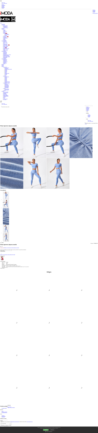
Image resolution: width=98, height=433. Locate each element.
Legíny (5, 47)
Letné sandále (5, 31)
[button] (49, 431)
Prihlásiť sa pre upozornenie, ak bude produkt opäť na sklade (11, 247)
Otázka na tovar (2, 247)
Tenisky (5, 33)
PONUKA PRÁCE (95, 13)
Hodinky (4, 88)
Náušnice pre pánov (7, 81)
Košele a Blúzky (5, 42)
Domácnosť (4, 93)
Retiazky (6, 77)
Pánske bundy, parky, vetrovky (7, 54)
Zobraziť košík (3, 416)
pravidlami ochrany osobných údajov (14, 421)
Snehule (4, 38)
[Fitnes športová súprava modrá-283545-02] (6, 199)
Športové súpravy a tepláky (6, 56)
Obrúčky (6, 79)
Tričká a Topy (5, 41)
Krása (4, 97)
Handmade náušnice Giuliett (8, 69)
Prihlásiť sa (3, 415)
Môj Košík (87, 108)
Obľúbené (94, 10)
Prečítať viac (56, 428)
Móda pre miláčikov (5, 95)
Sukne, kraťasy (5, 44)
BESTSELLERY (5, 26)
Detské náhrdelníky (7, 83)
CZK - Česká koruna (4, 3)
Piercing (6, 74)
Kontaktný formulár (4, 408)
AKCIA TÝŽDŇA (5, 27)
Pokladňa (3, 6)
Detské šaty (4, 62)
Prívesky (6, 71)
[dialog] (49, 430)
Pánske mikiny (5, 52)
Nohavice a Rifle (5, 43)
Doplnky (4, 63)
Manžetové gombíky (7, 82)
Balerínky (4, 32)
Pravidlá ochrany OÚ (4, 412)
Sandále (4, 30)
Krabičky (4, 90)
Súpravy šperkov (7, 67)
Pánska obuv (4, 40)
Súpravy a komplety (5, 46)
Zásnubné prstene (7, 73)
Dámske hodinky (7, 89)
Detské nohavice (5, 61)
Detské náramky (7, 86)
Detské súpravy (5, 59)
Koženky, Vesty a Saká (6, 48)
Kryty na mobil (5, 94)
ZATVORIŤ (3, 24)
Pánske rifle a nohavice (6, 55)
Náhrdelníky (6, 68)
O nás (2, 411)
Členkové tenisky (7, 34)
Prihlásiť (87, 110)
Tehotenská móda (5, 50)
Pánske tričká (5, 53)
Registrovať (3, 7)
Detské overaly (5, 60)
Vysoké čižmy (5, 36)
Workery (4, 39)
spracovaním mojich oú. (30, 421)
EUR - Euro (3, 2)
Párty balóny (4, 99)
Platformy (6, 35)
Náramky (6, 70)
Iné (5, 75)
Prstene (6, 72)
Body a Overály (5, 45)
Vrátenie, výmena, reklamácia (11, 407)
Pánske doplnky (5, 57)
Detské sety (6, 84)
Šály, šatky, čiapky (5, 92)
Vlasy (4, 98)
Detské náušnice (7, 85)
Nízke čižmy (4, 37)
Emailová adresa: (2, 250)
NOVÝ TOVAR (5, 25)
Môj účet (3, 4)
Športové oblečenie (5, 49)
